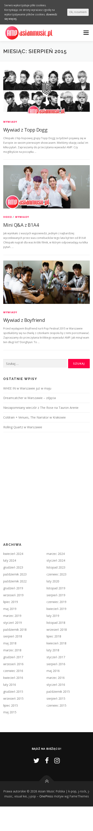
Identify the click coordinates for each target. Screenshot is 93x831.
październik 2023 (15, 574)
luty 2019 (52, 616)
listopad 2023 (55, 567)
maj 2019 (9, 609)
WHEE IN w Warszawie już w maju (27, 388)
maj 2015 (9, 712)
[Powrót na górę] (46, 781)
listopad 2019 (55, 588)
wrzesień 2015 (13, 698)
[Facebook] (47, 760)
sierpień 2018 (12, 636)
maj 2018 (9, 643)
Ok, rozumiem (78, 12)
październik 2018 (15, 629)
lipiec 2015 (10, 705)
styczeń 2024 (55, 560)
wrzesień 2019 (13, 595)
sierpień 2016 (55, 664)
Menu (85, 32)
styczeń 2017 (55, 657)
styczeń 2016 (55, 685)
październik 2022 (15, 581)
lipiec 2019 (10, 602)
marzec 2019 (12, 616)
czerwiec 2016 (13, 671)
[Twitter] (36, 760)
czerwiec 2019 (56, 602)
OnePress (46, 796)
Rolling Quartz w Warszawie (22, 427)
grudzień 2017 (13, 657)
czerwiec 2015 (56, 705)
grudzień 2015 (13, 691)
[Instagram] (57, 760)
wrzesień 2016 (13, 664)
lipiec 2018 (53, 636)
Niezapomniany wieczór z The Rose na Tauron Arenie (41, 408)
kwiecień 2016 (13, 678)
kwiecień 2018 (56, 643)
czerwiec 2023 (56, 574)
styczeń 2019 (12, 623)
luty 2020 (52, 581)
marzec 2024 (55, 554)
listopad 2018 (55, 623)
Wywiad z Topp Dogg (25, 129)
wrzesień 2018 (56, 629)
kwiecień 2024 (13, 554)
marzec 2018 (12, 650)
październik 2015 (58, 691)
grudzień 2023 (13, 567)
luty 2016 (9, 685)
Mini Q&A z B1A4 (21, 225)
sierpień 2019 (55, 595)
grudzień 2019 (13, 588)
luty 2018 (52, 650)
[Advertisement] (46, 487)
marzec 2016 (55, 678)
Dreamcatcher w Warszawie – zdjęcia (29, 398)
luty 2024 (9, 560)
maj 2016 (53, 671)
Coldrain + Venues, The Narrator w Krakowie (34, 417)
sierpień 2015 (55, 698)
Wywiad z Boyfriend (24, 320)
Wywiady (10, 121)
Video (7, 216)
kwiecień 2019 (56, 609)
